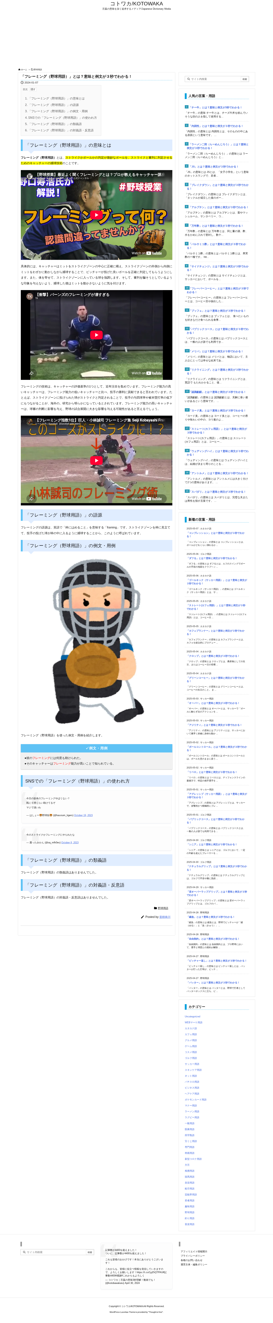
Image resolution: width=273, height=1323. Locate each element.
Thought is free (155, 1312)
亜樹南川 (164, 916)
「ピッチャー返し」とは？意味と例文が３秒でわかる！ (217, 960)
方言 (187, 1164)
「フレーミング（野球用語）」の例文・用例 (56, 111)
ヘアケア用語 (192, 1093)
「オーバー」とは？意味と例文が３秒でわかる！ (213, 703)
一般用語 (189, 1123)
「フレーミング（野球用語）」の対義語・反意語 (59, 130)
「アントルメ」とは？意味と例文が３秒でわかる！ (219, 473)
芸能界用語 (191, 1194)
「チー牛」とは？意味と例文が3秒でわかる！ (215, 107)
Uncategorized (192, 1016)
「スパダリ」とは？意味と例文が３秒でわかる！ (217, 491)
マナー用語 (191, 1105)
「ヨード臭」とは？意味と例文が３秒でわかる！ (217, 410)
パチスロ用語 (192, 1081)
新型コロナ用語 (193, 1159)
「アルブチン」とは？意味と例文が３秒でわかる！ (219, 207)
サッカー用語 (192, 1064)
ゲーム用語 (191, 1046)
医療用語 (189, 1129)
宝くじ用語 (191, 1141)
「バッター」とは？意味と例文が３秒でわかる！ (213, 982)
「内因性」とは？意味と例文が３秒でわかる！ (216, 125)
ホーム (24, 69)
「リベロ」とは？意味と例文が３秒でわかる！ (212, 772)
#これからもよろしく (132, 1275)
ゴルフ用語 (191, 1058)
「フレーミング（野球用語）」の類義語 (53, 124)
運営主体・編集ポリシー (194, 1264)
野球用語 (38, 69)
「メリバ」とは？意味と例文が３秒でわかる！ (216, 351)
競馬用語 (189, 1176)
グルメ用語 (191, 1040)
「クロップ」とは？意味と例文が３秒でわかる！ (213, 656)
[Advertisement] (136, 39)
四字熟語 (189, 1135)
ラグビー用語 (192, 1117)
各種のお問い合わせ (191, 1260)
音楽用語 (189, 1224)
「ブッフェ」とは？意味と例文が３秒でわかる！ (217, 310)
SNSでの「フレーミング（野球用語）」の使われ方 (61, 117)
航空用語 (189, 1188)
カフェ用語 (191, 1034)
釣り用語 (189, 1218)
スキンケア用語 (193, 1070)
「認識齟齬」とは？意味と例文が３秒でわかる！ (217, 391)
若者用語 (189, 1200)
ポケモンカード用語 (196, 1099)
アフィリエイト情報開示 (194, 1251)
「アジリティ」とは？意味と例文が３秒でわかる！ (214, 725)
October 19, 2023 (83, 815)
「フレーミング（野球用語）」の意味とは (55, 98)
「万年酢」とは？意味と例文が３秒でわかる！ (216, 225)
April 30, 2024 (132, 1283)
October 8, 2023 (70, 842)
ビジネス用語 (192, 1087)
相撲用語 (189, 1170)
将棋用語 (189, 1153)
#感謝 (118, 1275)
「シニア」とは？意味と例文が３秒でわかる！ (212, 844)
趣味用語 (189, 1206)
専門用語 (189, 1147)
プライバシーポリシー (193, 1255)
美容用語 (189, 1182)
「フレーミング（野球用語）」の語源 (52, 104)
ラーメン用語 (192, 1111)
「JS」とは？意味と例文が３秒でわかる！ (214, 166)
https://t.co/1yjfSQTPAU (150, 1272)
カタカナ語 (191, 1028)
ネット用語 (191, 1075)
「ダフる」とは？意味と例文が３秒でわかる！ (212, 558)
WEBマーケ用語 (193, 1022)
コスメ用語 (191, 1052)
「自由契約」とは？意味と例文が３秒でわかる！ (213, 938)
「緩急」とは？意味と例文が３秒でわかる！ (211, 917)
